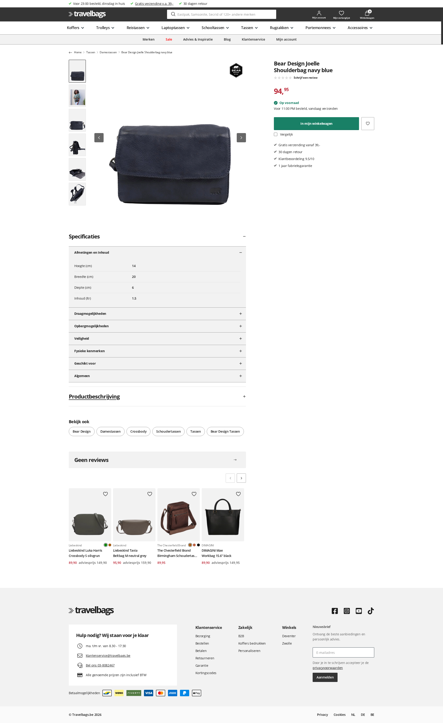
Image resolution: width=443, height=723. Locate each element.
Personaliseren (249, 651)
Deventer (289, 636)
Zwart (198, 545)
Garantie (201, 665)
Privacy (322, 714)
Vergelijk (286, 134)
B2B (241, 636)
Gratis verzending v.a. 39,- (154, 3)
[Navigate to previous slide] (230, 478)
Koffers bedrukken (252, 643)
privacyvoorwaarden (328, 668)
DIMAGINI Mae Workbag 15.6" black (216, 553)
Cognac (194, 545)
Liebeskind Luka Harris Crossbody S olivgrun (85, 553)
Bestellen (202, 643)
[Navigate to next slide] (241, 478)
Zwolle (287, 643)
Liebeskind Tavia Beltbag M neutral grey (130, 553)
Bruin (109, 545)
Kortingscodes (205, 673)
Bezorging (202, 636)
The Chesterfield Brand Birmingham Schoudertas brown (176, 553)
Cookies (340, 714)
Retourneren (204, 658)
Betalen (201, 651)
